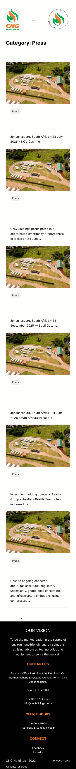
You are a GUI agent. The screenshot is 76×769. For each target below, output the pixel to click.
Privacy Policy (61, 760)
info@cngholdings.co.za (38, 703)
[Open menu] (33, 19)
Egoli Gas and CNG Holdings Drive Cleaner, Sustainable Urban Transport (36, 308)
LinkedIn (38, 752)
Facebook (38, 748)
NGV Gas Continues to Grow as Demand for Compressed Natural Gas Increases (37, 124)
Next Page (46, 619)
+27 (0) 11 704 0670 (38, 698)
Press (15, 111)
